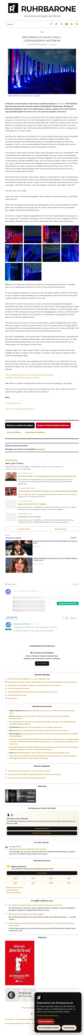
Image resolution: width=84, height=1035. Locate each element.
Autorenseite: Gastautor (35, 432)
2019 (69, 883)
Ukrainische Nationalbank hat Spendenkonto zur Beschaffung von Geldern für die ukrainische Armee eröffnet (41, 924)
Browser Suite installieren (42, 833)
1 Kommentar (52, 44)
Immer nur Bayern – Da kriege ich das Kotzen (36, 749)
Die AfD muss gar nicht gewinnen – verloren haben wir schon (29, 679)
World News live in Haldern (29, 517)
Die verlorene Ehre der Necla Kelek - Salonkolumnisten (28, 722)
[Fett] (14, 597)
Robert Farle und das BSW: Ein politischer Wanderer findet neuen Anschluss (34, 685)
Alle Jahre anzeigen (13, 892)
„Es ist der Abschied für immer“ (19, 688)
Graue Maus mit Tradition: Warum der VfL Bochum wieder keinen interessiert (35, 905)
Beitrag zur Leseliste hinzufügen (20, 425)
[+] (40, 597)
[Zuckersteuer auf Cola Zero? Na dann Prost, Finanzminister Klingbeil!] (11, 491)
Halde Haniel (60, 104)
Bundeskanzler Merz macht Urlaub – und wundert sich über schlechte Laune (43, 753)
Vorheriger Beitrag (23, 529)
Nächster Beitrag (60, 529)
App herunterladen (42, 828)
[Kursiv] (17, 597)
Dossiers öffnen (12, 890)
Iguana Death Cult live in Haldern (32, 504)
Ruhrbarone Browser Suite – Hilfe (18, 1023)
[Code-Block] (34, 597)
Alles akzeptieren (46, 1021)
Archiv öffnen (42, 873)
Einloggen (41, 449)
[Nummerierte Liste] (26, 597)
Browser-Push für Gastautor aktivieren (53, 425)
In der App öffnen (14, 432)
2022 (15, 883)
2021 (33, 883)
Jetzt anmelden (42, 663)
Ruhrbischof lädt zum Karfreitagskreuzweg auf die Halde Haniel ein (47, 476)
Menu (10, 24)
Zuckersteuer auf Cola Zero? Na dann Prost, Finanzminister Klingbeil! (48, 491)
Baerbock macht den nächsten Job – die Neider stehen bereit (41, 727)
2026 (15, 878)
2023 (69, 878)
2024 (51, 878)
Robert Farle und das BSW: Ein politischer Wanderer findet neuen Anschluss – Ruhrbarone (40, 756)
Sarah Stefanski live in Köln (17, 695)
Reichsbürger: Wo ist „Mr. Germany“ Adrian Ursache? (28, 849)
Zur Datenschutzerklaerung (47, 1015)
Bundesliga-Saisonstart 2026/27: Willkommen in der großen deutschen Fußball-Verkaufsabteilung (42, 682)
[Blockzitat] (31, 597)
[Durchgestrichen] (23, 597)
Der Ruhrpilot (12, 698)
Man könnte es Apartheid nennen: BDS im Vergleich (26, 914)
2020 (51, 883)
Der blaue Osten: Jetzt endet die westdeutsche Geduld (27, 778)
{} (37, 597)
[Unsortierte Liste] (28, 597)
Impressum (11, 1019)
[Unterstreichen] (20, 597)
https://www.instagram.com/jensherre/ (20, 409)
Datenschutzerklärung (26, 1019)
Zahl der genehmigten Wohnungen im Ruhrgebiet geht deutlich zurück (32, 692)
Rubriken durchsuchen (15, 887)
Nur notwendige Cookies (49, 1028)
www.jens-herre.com (13, 403)
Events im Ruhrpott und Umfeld (34, 1008)
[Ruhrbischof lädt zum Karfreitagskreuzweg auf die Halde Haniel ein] (11, 476)
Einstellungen (69, 1028)
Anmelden (75, 584)
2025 (33, 878)
